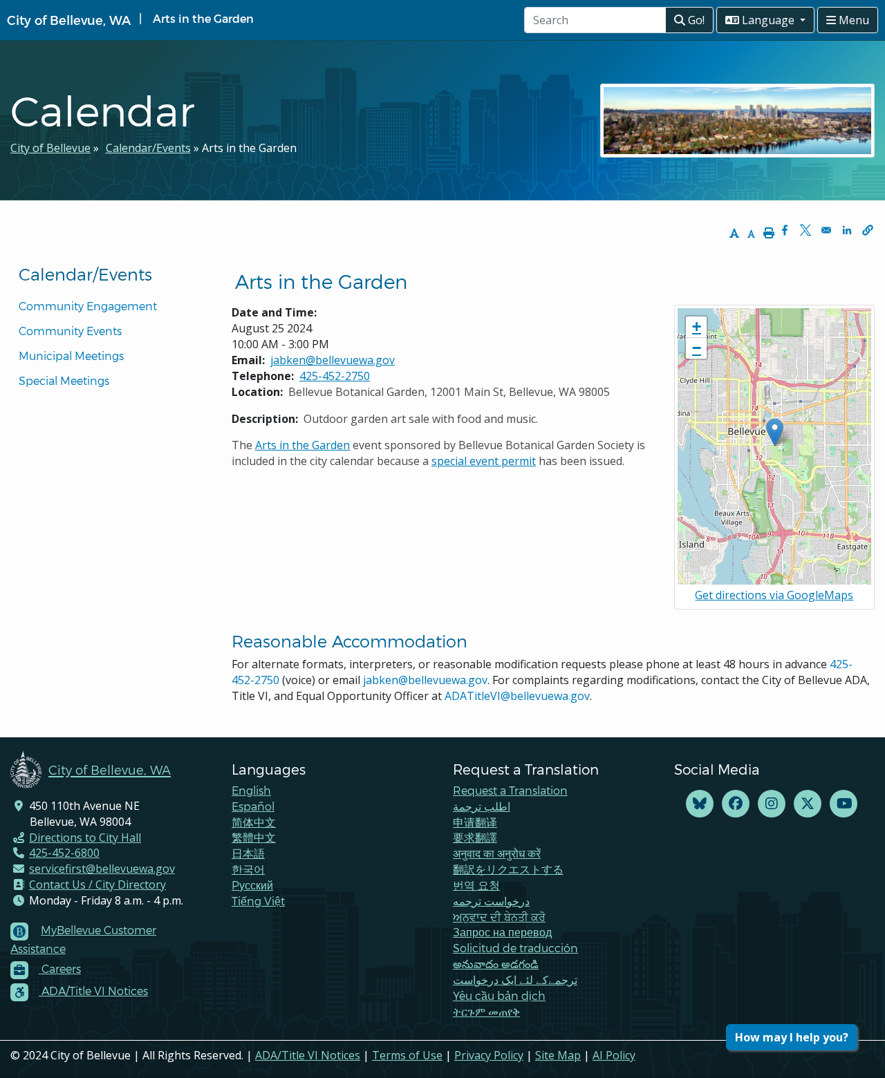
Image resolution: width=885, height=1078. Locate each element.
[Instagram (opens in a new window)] (771, 804)
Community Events (70, 330)
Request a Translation (510, 790)
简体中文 (254, 822)
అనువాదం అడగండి (496, 963)
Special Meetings (64, 380)
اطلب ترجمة (481, 806)
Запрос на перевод (502, 931)
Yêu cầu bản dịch (499, 995)
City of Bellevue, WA (69, 19)
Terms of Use (407, 1055)
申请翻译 (475, 822)
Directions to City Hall (85, 837)
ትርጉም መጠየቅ (486, 1011)
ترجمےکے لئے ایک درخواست (515, 979)
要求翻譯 (475, 837)
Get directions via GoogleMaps (774, 595)
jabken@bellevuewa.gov (332, 360)
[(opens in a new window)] (700, 804)
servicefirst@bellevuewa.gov (102, 868)
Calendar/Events (148, 147)
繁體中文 (254, 837)
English (251, 790)
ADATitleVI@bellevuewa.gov (517, 695)
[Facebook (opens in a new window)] (735, 804)
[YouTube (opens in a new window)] (843, 804)
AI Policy (614, 1055)
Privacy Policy (488, 1055)
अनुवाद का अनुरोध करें (497, 853)
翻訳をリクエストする (508, 869)
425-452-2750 (334, 376)
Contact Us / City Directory (97, 884)
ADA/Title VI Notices (307, 1055)
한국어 (248, 869)
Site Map (558, 1055)
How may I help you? (791, 1037)
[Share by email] (826, 230)
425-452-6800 (64, 852)
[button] (867, 230)
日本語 (248, 853)
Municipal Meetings (71, 355)
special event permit (483, 461)
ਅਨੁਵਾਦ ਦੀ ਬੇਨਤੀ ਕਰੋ (499, 916)
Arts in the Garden (302, 445)
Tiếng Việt (258, 900)
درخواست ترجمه (491, 900)
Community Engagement (88, 305)
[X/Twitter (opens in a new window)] (807, 804)
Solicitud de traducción (515, 947)
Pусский (252, 884)
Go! (695, 20)
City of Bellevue (50, 147)
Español (253, 806)
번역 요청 (476, 884)
